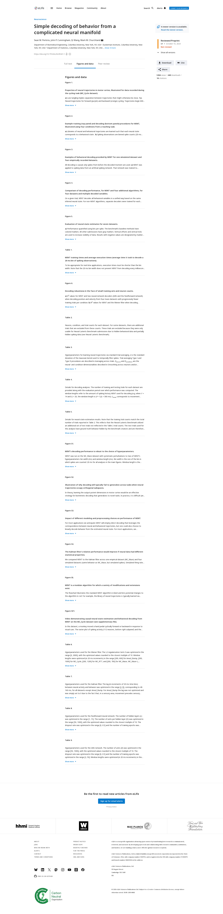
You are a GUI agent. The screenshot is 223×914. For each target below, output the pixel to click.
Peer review (104, 63)
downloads (174, 75)
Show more (69, 105)
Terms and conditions (43, 857)
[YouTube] (69, 871)
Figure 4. (69, 183)
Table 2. (68, 317)
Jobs (36, 845)
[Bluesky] (36, 871)
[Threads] (76, 871)
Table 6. (68, 644)
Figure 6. (69, 283)
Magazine (79, 8)
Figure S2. (69, 477)
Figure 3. (69, 149)
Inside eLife (77, 845)
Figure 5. (69, 216)
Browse (68, 8)
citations (162, 78)
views (161, 75)
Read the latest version (172, 30)
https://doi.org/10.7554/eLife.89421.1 (49, 54)
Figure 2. (69, 116)
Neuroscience (40, 19)
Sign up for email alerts (111, 801)
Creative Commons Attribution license (161, 889)
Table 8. (68, 708)
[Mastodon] (56, 871)
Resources (77, 854)
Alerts (159, 8)
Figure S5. (69, 577)
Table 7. (68, 676)
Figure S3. (69, 510)
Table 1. (68, 250)
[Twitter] (49, 871)
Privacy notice (111, 807)
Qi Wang (75, 40)
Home (59, 8)
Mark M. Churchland (91, 40)
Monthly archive (80, 848)
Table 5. (68, 411)
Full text (68, 63)
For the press (79, 851)
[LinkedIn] (42, 871)
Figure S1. (69, 443)
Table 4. (68, 379)
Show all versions (168, 52)
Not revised (166, 47)
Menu (50, 8)
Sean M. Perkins (42, 40)
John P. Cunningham (60, 40)
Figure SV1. (70, 611)
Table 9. (68, 740)
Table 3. (68, 347)
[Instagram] (63, 871)
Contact (37, 854)
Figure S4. (69, 544)
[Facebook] (83, 871)
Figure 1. (69, 82)
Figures (80, 63)
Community (92, 8)
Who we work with (42, 848)
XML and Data (78, 857)
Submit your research (179, 8)
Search (147, 8)
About (103, 8)
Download (166, 63)
